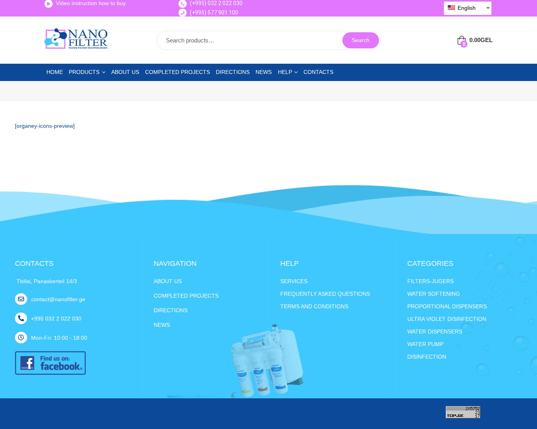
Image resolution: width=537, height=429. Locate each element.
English (466, 8)
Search (361, 40)
